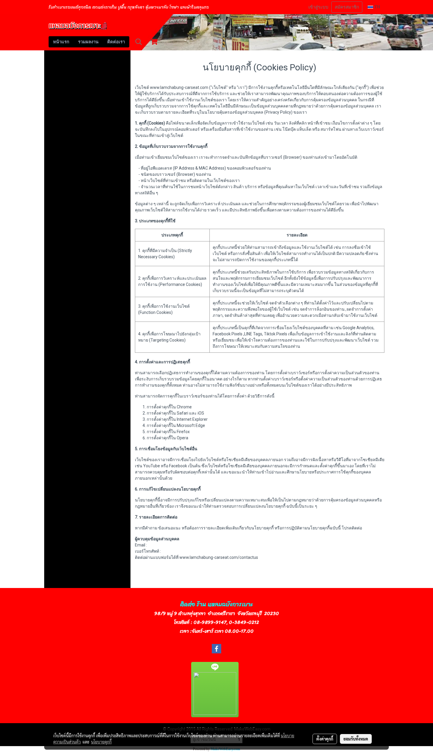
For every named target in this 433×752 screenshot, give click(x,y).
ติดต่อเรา (116, 41)
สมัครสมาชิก (347, 7)
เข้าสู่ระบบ (318, 7)
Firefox (183, 431)
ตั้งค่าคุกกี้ (324, 738)
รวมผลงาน (88, 41)
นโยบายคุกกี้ (101, 741)
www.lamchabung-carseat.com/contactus (218, 557)
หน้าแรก (61, 41)
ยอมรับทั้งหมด (355, 738)
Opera (182, 437)
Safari (182, 413)
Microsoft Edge (191, 425)
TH (376, 7)
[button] (138, 41)
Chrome (184, 407)
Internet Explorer (192, 419)
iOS (201, 413)
